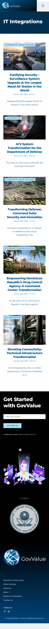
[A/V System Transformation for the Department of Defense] (24, 143)
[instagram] (5, 611)
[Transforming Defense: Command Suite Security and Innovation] (24, 208)
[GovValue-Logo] (24, 550)
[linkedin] (9, 611)
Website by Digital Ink (35, 618)
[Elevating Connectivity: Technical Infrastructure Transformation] (24, 347)
